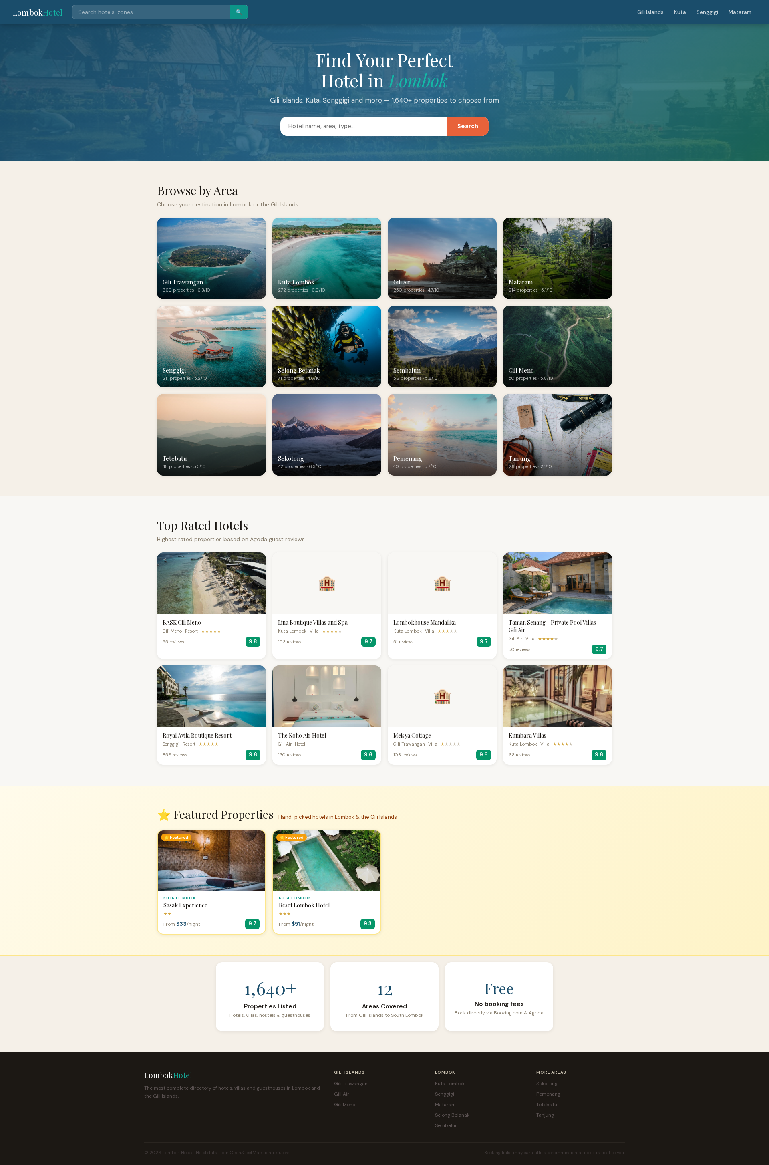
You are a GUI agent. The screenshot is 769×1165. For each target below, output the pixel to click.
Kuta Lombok (450, 1083)
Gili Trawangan (351, 1083)
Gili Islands (650, 12)
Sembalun (446, 1125)
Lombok (37, 12)
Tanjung (545, 1115)
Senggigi (707, 12)
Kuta (680, 12)
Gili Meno (344, 1104)
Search (467, 126)
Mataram (740, 12)
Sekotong (547, 1083)
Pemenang (548, 1094)
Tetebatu (546, 1104)
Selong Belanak (452, 1115)
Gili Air (341, 1094)
